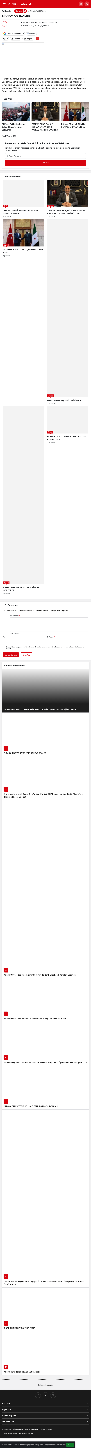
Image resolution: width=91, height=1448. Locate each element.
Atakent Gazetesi (29, 22)
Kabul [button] (70, 1445)
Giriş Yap (26, 655)
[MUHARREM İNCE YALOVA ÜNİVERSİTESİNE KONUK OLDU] (67, 500)
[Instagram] (53, 1395)
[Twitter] (45, 1395)
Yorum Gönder (11, 655)
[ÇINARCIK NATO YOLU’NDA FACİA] (45, 1309)
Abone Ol (45, 163)
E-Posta (51, 637)
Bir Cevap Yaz (11, 605)
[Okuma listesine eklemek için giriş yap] (37, 39)
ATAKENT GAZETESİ (20, 3)
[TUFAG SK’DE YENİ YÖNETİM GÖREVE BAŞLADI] (45, 734)
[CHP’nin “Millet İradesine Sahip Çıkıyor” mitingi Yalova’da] (16, 116)
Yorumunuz (15, 615)
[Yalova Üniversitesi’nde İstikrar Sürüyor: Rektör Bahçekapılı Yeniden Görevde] (45, 889)
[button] (81, 3)
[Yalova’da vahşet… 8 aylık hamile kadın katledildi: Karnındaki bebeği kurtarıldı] (45, 690)
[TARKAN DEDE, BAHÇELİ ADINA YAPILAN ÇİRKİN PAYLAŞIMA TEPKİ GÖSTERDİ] (45, 116)
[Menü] (4, 3)
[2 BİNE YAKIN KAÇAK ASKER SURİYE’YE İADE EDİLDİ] (23, 500)
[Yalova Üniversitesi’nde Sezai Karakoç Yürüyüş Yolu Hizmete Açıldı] (45, 1000)
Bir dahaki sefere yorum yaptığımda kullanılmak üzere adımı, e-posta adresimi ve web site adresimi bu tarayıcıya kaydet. (45, 648)
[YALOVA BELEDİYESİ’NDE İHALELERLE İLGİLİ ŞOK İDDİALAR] (45, 1087)
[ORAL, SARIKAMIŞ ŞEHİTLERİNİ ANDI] (67, 311)
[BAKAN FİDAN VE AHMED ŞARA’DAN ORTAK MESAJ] (75, 116)
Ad (5, 637)
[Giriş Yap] (86, 3)
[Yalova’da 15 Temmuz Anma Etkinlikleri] (45, 1353)
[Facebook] (38, 1395)
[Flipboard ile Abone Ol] (31, 33)
